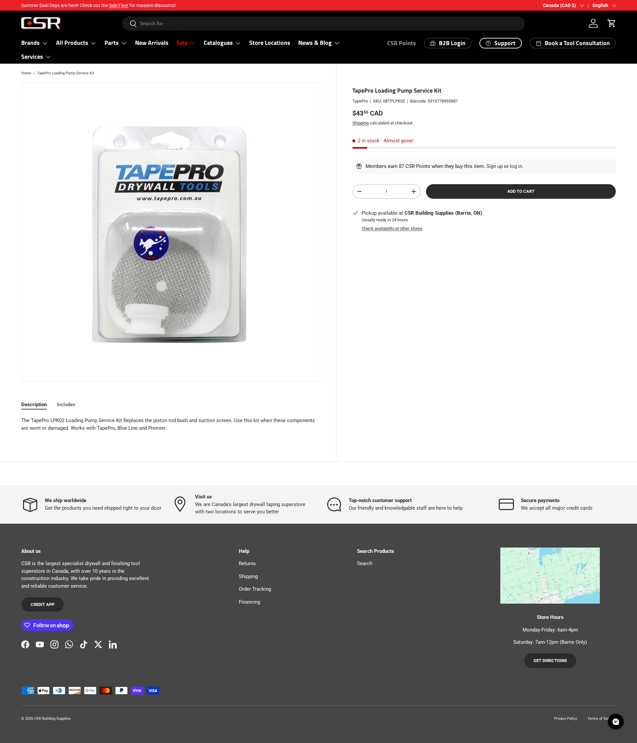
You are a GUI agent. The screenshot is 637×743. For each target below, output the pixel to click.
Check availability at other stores (392, 228)
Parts (112, 42)
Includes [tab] (66, 405)
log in (516, 166)
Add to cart (520, 191)
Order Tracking (255, 589)
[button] (611, 23)
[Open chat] (616, 722)
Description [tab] (34, 405)
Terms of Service (602, 718)
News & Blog (315, 42)
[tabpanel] (170, 424)
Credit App (42, 604)
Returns (247, 563)
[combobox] (323, 24)
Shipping (360, 122)
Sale (182, 42)
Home (26, 73)
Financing (249, 602)
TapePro (360, 101)
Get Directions (550, 660)
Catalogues (218, 42)
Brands (30, 42)
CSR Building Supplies (52, 718)
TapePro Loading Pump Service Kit (65, 73)
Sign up (494, 166)
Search (364, 563)
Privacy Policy (565, 718)
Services (32, 56)
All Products (72, 42)
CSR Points (401, 42)
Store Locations (269, 42)
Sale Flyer (118, 5)
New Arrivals (152, 42)
